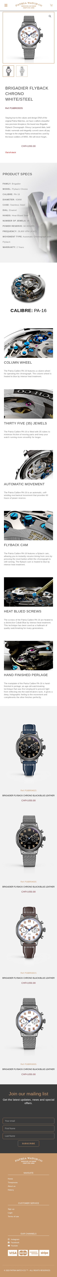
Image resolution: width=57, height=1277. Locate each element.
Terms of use (13, 1216)
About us (11, 1186)
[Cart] (51, 5)
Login (10, 1213)
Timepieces (12, 1182)
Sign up (11, 1209)
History (11, 1190)
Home (10, 1179)
